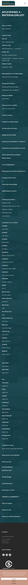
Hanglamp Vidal (6, 202)
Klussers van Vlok (6, 509)
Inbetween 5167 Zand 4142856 (10, 77)
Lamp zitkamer (6, 216)
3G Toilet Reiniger (7, 477)
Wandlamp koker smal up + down (11, 206)
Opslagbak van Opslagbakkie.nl (10, 496)
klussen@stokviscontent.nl (8, 536)
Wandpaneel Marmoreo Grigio (10, 86)
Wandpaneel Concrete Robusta (10, 90)
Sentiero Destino (6, 158)
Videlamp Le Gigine (7, 209)
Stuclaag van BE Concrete (9, 177)
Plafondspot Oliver (7, 212)
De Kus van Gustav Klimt (8, 108)
